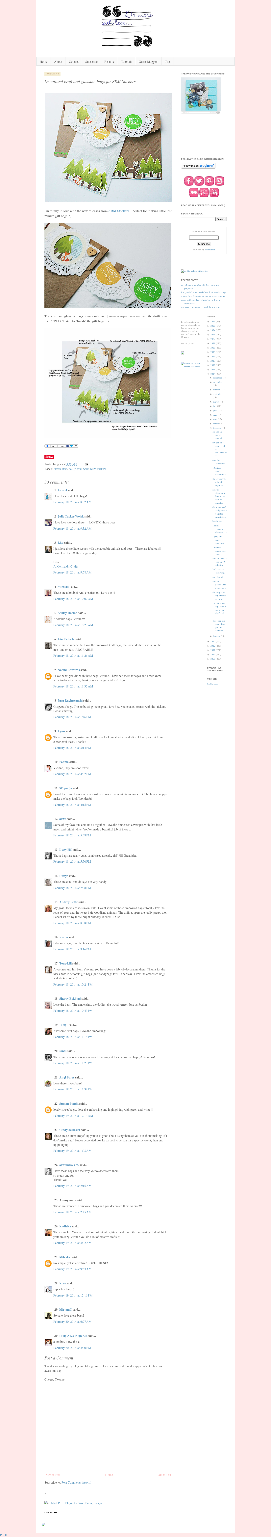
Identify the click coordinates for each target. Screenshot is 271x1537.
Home (43, 61)
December (218, 378)
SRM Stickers (119, 210)
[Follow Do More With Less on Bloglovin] (198, 168)
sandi (62, 1050)
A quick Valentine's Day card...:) (219, 528)
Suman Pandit (69, 1103)
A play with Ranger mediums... (219, 539)
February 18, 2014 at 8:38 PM (72, 923)
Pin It (3, 1535)
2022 (213, 339)
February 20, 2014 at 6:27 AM (72, 1321)
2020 (213, 348)
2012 (213, 646)
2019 (213, 352)
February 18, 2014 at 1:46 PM (72, 717)
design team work (79, 469)
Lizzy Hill (65, 849)
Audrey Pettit (68, 902)
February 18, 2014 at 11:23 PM (72, 1063)
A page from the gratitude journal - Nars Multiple (203, 296)
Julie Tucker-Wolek (71, 516)
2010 (213, 654)
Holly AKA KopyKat (73, 1335)
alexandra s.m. (69, 1164)
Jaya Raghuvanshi (70, 700)
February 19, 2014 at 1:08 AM (72, 1150)
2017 (213, 361)
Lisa (60, 542)
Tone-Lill (65, 963)
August (216, 402)
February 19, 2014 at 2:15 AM (72, 1186)
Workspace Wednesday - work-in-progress (200, 307)
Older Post (164, 1474)
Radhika (65, 1226)
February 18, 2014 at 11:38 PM (72, 1089)
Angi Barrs (66, 1077)
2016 (213, 365)
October (217, 389)
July (215, 406)
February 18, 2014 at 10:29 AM (73, 625)
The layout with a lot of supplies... (219, 482)
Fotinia (64, 761)
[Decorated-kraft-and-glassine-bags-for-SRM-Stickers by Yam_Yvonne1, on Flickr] (108, 201)
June (215, 410)
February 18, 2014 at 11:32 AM (73, 686)
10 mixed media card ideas (219, 550)
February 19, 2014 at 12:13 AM (73, 1115)
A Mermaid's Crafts (65, 566)
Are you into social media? (218, 435)
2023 (213, 334)
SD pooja (65, 788)
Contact (74, 61)
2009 (213, 659)
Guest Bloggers (148, 61)
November (217, 382)
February (217, 428)
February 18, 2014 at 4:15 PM (72, 804)
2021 (213, 343)
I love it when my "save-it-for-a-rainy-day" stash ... (219, 610)
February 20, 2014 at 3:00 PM (72, 1348)
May (215, 415)
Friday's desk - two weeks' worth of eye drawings (203, 292)
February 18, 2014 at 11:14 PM (72, 1037)
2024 (213, 330)
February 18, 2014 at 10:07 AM (73, 599)
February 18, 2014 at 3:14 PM (72, 747)
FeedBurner (210, 249)
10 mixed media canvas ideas (219, 471)
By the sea (217, 521)
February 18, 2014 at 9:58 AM (72, 572)
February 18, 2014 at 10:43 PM (72, 1010)
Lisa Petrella (66, 639)
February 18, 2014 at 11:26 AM (73, 655)
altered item (60, 469)
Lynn (61, 731)
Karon (63, 937)
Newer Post (52, 1474)
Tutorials (126, 61)
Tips (167, 61)
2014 (213, 374)
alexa (62, 818)
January (217, 636)
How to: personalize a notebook (219, 584)
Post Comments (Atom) (76, 1482)
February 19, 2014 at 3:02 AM (72, 1243)
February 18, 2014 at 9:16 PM (72, 949)
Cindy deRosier (69, 1129)
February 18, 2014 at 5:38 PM (72, 835)
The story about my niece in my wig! (219, 595)
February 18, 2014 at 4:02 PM (72, 774)
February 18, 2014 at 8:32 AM (72, 502)
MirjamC (65, 1309)
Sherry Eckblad (70, 998)
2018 (213, 356)
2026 (213, 321)
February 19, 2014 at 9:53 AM (72, 1269)
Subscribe (91, 61)
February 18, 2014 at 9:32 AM (72, 528)
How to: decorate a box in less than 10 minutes (218, 496)
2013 (213, 641)
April (215, 419)
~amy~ (63, 1024)
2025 (213, 326)
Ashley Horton (67, 612)
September (217, 394)
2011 (213, 650)
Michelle (64, 586)
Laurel (62, 490)
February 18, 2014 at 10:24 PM (72, 984)
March (216, 423)
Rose (62, 1283)
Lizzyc (63, 875)
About (58, 61)
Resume (109, 61)
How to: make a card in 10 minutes (219, 561)
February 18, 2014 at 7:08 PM (72, 888)
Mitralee (65, 1257)
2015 (213, 369)
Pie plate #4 (217, 577)
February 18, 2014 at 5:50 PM (72, 861)
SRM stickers (98, 469)
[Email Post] (86, 464)
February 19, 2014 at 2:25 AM (72, 1212)
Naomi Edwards (69, 669)
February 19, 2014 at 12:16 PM (72, 1295)
